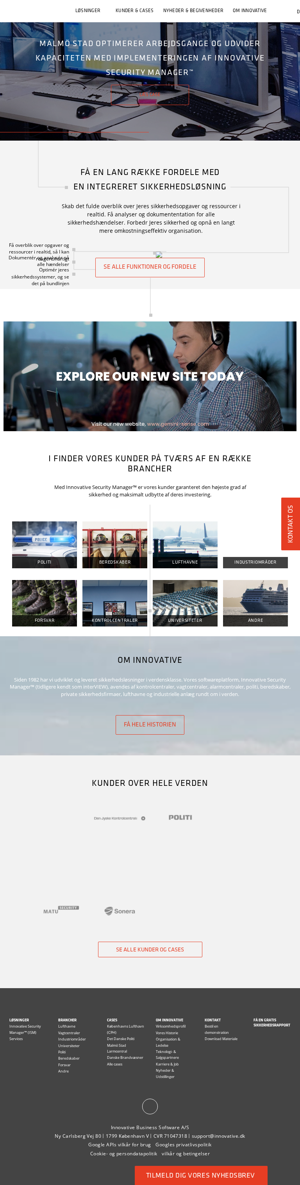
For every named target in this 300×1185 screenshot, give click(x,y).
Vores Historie (167, 1032)
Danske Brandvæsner (125, 1057)
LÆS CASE (150, 95)
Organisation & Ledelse (168, 1042)
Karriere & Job (167, 1064)
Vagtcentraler (69, 1032)
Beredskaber (115, 562)
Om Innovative (169, 1020)
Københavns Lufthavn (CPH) (125, 1029)
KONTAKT (213, 1020)
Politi (45, 562)
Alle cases (114, 1064)
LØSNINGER (87, 11)
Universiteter (185, 620)
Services (16, 1038)
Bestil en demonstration (217, 1029)
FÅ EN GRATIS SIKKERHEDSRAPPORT (272, 1023)
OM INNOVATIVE (250, 11)
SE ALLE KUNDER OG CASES (150, 950)
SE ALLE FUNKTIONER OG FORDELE (150, 267)
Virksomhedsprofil (171, 1026)
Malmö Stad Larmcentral (117, 1048)
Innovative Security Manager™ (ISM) (25, 1029)
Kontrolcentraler (115, 620)
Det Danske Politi (120, 1038)
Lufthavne (185, 562)
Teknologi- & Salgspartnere (167, 1054)
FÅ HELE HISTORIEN (150, 725)
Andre (255, 620)
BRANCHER (67, 1020)
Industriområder (255, 562)
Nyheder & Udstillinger (165, 1073)
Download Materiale (221, 1038)
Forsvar (45, 620)
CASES (112, 1020)
